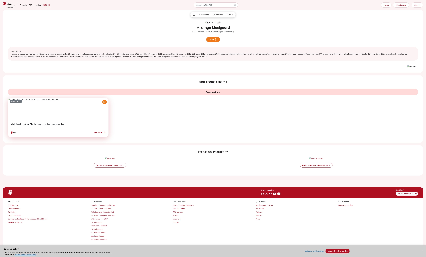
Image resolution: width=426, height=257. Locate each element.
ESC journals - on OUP (99, 219)
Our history (12, 212)
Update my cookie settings (314, 251)
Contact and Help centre (407, 194)
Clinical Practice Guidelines (183, 205)
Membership (401, 5)
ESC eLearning (35, 5)
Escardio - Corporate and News (103, 205)
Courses (176, 222)
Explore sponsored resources (109, 165)
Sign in (417, 5)
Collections (218, 14)
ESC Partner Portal (98, 233)
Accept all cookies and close (338, 251)
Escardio (23, 5)
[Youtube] (278, 193)
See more (98, 132)
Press (258, 219)
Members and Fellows (264, 205)
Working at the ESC (15, 222)
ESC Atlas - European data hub (102, 215)
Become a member (345, 205)
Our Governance (14, 209)
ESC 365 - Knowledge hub (101, 209)
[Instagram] (262, 193)
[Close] (422, 251)
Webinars (176, 219)
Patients (259, 212)
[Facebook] (270, 193)
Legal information (14, 215)
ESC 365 (46, 5)
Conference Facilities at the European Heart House (27, 219)
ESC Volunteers (97, 229)
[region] (213, 251)
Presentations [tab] (213, 92)
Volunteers (260, 209)
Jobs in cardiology (97, 236)
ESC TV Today (179, 209)
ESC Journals (178, 212)
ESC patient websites (99, 239)
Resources (204, 14)
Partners (259, 215)
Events (230, 14)
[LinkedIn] (274, 193)
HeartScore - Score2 (99, 226)
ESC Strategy (13, 205)
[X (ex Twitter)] (266, 193)
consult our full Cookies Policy (25, 255)
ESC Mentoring (96, 222)
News (386, 5)
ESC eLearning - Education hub (102, 212)
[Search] (235, 5)
